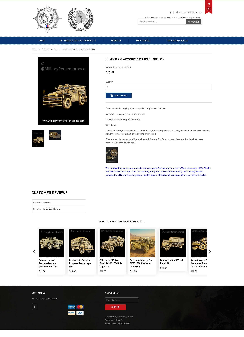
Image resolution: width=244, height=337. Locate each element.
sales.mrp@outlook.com (46, 298)
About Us (116, 41)
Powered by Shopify (114, 320)
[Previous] (34, 252)
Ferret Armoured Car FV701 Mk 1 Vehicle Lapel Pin (141, 263)
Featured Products (49, 49)
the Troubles (200, 175)
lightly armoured (133, 168)
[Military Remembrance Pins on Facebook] (170, 12)
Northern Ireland (168, 175)
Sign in (182, 12)
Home (42, 41)
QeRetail (126, 323)
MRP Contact (144, 41)
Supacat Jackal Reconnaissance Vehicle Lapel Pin (48, 263)
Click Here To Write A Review (46, 209)
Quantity (109, 82)
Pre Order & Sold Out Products (78, 41)
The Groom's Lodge (177, 41)
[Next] (209, 252)
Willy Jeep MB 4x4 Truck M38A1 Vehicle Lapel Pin (111, 263)
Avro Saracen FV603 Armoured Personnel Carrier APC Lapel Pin (202, 263)
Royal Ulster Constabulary (137, 171)
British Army (163, 168)
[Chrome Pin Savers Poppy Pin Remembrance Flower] (112, 162)
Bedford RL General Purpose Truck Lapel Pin (80, 263)
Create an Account (195, 12)
